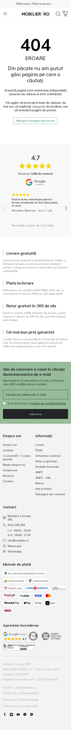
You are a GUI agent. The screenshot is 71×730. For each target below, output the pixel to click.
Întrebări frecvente (47, 466)
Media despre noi (14, 465)
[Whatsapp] (33, 714)
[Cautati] (58, 14)
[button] (35, 3)
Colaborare (10, 470)
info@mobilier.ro (18, 540)
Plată (39, 450)
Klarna (40, 483)
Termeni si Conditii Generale (21, 699)
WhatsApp (15, 551)
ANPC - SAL (43, 477)
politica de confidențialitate (48, 403)
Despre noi (10, 445)
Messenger (15, 546)
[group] (35, 201)
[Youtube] (19, 714)
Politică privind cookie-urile (20, 706)
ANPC (39, 472)
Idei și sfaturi (44, 488)
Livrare (40, 445)
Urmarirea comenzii (48, 456)
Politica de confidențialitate (20, 693)
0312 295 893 (16, 525)
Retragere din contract (50, 494)
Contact (8, 481)
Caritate (8, 450)
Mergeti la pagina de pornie (35, 120)
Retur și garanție (46, 461)
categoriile (38, 106)
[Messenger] (26, 714)
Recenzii (8, 476)
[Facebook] (6, 714)
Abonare (36, 414)
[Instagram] (13, 714)
